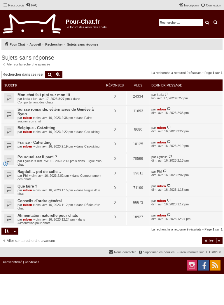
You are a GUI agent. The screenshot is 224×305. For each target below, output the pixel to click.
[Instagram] (192, 265)
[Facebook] (203, 265)
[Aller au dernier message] (166, 94)
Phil (25, 175)
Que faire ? (27, 186)
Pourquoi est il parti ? (37, 157)
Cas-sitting (91, 132)
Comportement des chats (35, 102)
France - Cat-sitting (35, 142)
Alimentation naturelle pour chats (48, 215)
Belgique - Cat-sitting (36, 128)
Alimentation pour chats (34, 223)
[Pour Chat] (32, 24)
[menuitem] (32, 5)
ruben (27, 117)
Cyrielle (28, 161)
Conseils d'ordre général (40, 201)
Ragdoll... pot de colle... (39, 171)
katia (26, 98)
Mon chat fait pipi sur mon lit (44, 95)
